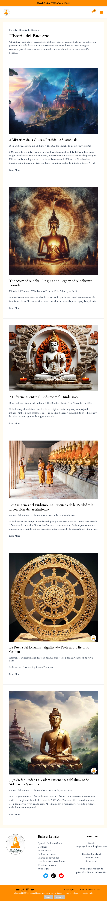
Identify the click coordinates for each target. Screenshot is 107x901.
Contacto (42, 846)
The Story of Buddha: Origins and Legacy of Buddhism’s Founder (50, 283)
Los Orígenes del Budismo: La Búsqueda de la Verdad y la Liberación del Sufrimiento (51, 507)
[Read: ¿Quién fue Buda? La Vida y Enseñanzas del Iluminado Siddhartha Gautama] (53, 732)
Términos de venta (47, 865)
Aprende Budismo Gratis (50, 843)
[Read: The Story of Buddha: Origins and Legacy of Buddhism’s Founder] (53, 230)
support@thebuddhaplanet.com (91, 846)
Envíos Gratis (44, 850)
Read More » (15, 170)
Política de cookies (47, 854)
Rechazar (59, 897)
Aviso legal (43, 868)
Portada (13, 30)
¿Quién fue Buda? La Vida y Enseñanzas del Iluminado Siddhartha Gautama (49, 782)
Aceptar (48, 897)
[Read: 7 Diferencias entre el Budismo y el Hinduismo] (53, 358)
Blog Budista (15, 145)
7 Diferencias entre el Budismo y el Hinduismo (43, 397)
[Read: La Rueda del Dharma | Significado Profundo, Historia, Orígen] (53, 597)
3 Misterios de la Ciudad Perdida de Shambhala (43, 139)
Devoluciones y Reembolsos (51, 861)
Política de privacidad (48, 857)
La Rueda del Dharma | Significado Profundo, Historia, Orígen (49, 649)
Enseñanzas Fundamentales (22, 657)
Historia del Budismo (33, 145)
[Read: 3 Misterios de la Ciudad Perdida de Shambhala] (53, 100)
